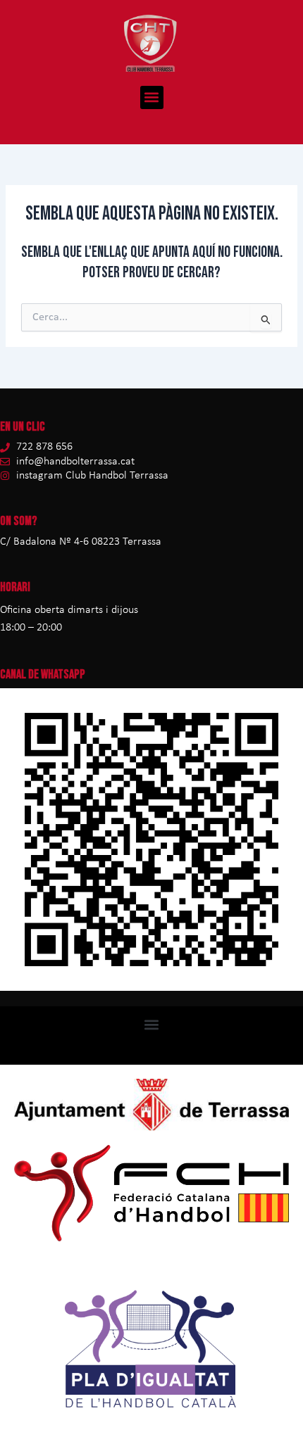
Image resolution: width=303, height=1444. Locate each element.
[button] (151, 97)
